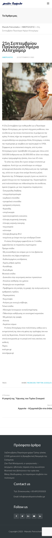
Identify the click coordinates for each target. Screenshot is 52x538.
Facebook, (31, 383)
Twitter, (39, 383)
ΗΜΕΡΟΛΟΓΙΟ (7, 57)
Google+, (48, 383)
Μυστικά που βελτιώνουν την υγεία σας (21, 470)
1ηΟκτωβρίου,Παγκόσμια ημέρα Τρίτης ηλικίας (25, 452)
